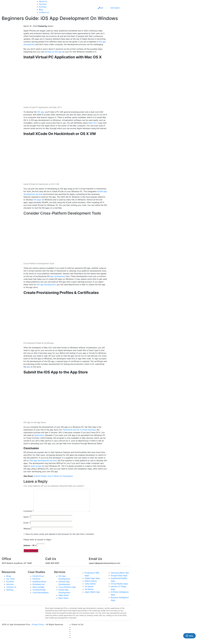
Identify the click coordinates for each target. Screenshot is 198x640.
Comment (28, 511)
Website (26, 528)
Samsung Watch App (120, 573)
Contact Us (44, 12)
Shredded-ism (38, 584)
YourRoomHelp (38, 590)
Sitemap (9, 590)
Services (42, 4)
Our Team (10, 579)
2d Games (89, 586)
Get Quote (115, 8)
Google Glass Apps (119, 575)
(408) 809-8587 (52, 563)
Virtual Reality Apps (119, 584)
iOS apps (37, 199)
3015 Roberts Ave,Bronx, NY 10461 (17, 563)
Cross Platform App (67, 587)
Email (26, 523)
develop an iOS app (53, 52)
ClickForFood (38, 576)
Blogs (8, 576)
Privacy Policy (38, 624)
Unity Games (90, 584)
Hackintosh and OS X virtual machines (79, 430)
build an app (36, 466)
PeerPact (36, 579)
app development (58, 276)
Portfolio (43, 7)
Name (26, 517)
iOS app (40, 112)
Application (39, 435)
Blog (41, 9)
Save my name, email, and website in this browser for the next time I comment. (60, 534)
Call (101, 8)
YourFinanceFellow (40, 592)
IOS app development (46, 284)
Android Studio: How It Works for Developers (53, 476)
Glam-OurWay (38, 587)
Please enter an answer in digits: (37, 539)
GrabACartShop (39, 581)
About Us (43, 1)
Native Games (91, 581)
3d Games (89, 589)
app (28, 367)
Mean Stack (64, 595)
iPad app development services (43, 460)
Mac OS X (93, 123)
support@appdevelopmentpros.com (104, 563)
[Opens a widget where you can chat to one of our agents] (189, 636)
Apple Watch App (92, 592)
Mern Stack (63, 598)
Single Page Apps (92, 578)
